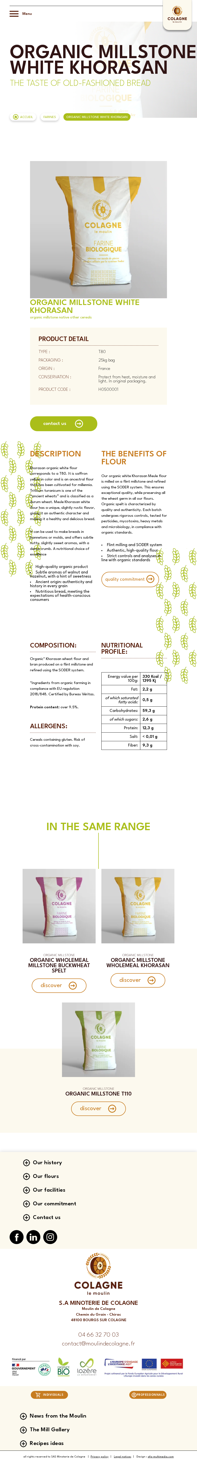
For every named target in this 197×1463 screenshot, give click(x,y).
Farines (49, 117)
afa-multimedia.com (161, 1457)
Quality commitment (125, 579)
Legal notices (122, 1457)
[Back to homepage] (177, 22)
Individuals (53, 1395)
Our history (47, 1162)
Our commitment (54, 1204)
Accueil (26, 117)
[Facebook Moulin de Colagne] (17, 1237)
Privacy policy (100, 1457)
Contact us (54, 423)
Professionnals (151, 1395)
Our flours (46, 1176)
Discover (51, 986)
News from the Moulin (58, 1416)
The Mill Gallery (50, 1429)
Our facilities (49, 1190)
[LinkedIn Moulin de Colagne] (33, 1237)
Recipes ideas (47, 1443)
